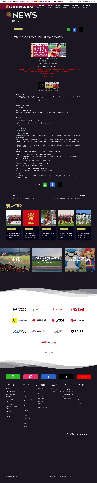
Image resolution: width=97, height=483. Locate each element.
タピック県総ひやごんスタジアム (50, 66)
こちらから (19, 125)
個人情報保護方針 (10, 476)
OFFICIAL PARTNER (48, 353)
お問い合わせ (19, 476)
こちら (51, 76)
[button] (40, 6)
